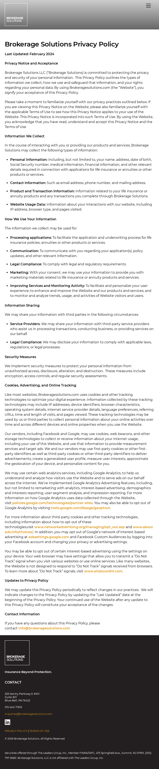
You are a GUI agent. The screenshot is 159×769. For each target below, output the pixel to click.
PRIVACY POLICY (16, 730)
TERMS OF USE (39, 730)
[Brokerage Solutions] (16, 24)
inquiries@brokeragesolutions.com (28, 713)
